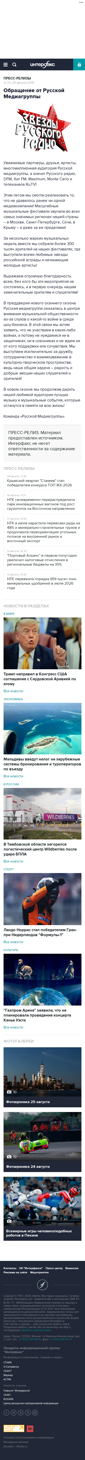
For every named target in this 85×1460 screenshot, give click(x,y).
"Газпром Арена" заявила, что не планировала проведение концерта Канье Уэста (37, 1015)
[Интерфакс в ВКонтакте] (21, 1413)
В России (11, 784)
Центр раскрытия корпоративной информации (31, 1403)
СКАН (7, 1394)
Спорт (9, 869)
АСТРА (7, 1379)
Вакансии (71, 1268)
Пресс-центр (54, 1268)
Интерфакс (42, 64)
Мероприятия (39, 1272)
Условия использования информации (29, 1437)
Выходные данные (16, 1442)
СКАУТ (8, 1371)
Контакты (10, 1268)
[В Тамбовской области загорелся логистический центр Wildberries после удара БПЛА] (42, 838)
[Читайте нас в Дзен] (7, 1413)
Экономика (13, 699)
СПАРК (8, 1362)
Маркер (8, 1375)
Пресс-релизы (17, 78)
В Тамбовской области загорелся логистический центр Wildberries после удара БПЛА (40, 849)
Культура (11, 950)
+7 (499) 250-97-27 (61, 1339)
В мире (9, 614)
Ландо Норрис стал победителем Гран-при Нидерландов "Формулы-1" (40, 932)
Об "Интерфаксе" (31, 1268)
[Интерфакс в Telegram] (14, 1413)
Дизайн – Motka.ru (16, 1446)
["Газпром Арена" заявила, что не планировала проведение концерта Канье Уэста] (42, 1004)
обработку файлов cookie (36, 1330)
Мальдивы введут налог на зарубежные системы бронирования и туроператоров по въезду (42, 764)
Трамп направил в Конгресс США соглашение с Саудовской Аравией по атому (40, 679)
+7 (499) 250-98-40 (30, 1339)
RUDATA (8, 1399)
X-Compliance (11, 1366)
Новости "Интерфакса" (17, 1390)
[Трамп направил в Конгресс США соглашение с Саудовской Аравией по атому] (42, 668)
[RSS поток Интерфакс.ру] (28, 1413)
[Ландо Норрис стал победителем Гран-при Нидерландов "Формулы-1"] (42, 924)
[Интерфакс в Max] (35, 1413)
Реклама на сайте (15, 1272)
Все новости (13, 691)
